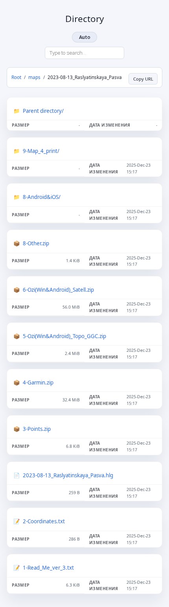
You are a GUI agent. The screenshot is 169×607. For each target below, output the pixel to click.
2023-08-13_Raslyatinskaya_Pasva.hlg (68, 475)
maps (34, 77)
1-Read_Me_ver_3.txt (48, 567)
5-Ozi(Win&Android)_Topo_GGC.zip (64, 336)
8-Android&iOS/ (42, 196)
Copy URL (143, 79)
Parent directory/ (43, 110)
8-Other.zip (36, 243)
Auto (84, 37)
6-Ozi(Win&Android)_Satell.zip (58, 289)
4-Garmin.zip (38, 382)
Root (16, 77)
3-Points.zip (37, 428)
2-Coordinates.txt (44, 521)
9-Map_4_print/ (41, 151)
